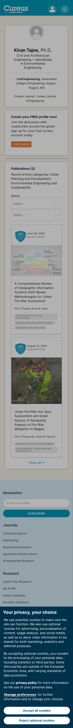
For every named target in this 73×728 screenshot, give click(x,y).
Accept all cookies (37, 710)
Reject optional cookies (37, 720)
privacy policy (26, 683)
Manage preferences (20, 694)
